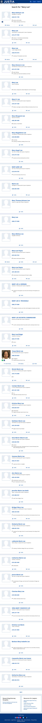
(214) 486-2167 (15, 495)
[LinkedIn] (15, 717)
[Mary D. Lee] (6, 102)
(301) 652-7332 (15, 255)
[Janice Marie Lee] (6, 578)
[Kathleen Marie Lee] (6, 424)
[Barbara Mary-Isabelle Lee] (6, 645)
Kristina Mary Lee (18, 403)
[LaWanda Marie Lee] (6, 544)
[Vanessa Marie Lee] (6, 459)
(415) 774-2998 (15, 373)
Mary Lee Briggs (17, 334)
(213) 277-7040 (15, 35)
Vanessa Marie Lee (18, 456)
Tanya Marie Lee (17, 351)
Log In (34, 1)
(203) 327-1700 (15, 612)
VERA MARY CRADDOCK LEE (21, 608)
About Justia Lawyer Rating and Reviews (30, 709)
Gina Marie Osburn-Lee (20, 438)
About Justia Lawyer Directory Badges (30, 701)
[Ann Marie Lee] (6, 476)
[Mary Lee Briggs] (6, 337)
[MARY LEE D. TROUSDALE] (6, 304)
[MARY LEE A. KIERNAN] (6, 287)
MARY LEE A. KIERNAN (19, 284)
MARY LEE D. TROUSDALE (20, 301)
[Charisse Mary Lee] (6, 594)
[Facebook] (18, 717)
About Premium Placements (30, 706)
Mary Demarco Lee (18, 65)
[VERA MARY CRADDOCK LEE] (6, 611)
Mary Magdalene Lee (19, 133)
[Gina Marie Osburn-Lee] (6, 441)
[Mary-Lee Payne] (6, 254)
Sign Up (38, 1)
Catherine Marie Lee (19, 558)
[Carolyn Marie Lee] (6, 389)
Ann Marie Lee (17, 473)
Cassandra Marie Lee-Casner (21, 658)
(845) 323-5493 (15, 512)
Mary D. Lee (16, 99)
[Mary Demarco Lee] (6, 68)
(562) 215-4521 (15, 460)
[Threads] (21, 717)
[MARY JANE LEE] (6, 170)
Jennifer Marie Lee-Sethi (20, 490)
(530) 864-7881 (15, 442)
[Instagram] (20, 717)
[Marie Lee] (6, 187)
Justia (1, 3)
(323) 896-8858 (15, 137)
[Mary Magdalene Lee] (6, 136)
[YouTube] (17, 717)
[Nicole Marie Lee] (6, 372)
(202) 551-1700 (15, 17)
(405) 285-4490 (15, 120)
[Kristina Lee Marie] (6, 628)
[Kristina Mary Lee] (6, 406)
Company (18, 719)
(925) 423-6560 (15, 477)
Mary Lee (15, 31)
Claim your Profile (27, 705)
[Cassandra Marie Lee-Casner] (6, 661)
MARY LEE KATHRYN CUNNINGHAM (24, 317)
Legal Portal (13, 719)
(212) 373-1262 (15, 154)
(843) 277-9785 (15, 339)
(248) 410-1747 (15, 663)
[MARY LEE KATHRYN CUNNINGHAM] (6, 321)
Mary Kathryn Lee (18, 13)
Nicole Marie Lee (17, 369)
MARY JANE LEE (17, 167)
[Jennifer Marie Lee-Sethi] (6, 494)
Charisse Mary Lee (18, 591)
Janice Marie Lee (17, 575)
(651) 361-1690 (15, 390)
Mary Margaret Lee (18, 116)
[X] (25, 717)
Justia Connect (7, 719)
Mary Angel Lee (17, 150)
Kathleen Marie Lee (18, 421)
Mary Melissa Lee (18, 234)
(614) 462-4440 (15, 562)
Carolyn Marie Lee (18, 386)
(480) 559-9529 (15, 355)
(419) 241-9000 (15, 630)
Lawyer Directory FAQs (28, 703)
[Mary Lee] (6, 34)
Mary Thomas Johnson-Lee (21, 200)
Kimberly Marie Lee (18, 524)
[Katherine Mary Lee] (6, 678)
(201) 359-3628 (15, 425)
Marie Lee (15, 184)
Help (22, 719)
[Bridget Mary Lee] (6, 510)
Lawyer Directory (6, 3)
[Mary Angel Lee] (6, 153)
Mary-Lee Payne (17, 251)
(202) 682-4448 (15, 188)
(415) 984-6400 (15, 595)
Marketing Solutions (21, 721)
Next (21, 692)
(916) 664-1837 (15, 407)
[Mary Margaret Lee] (6, 119)
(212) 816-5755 (15, 171)
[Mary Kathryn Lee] (6, 16)
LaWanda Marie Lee (18, 541)
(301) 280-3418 (15, 272)
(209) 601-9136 (15, 528)
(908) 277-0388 (15, 221)
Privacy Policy (34, 719)
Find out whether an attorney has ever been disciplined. (10, 703)
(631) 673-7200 (15, 69)
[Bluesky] (23, 717)
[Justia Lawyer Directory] (9, 2)
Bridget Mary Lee (18, 507)
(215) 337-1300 (15, 103)
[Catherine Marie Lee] (6, 561)
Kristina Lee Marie (18, 625)
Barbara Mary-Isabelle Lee (21, 641)
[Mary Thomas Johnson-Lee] (6, 203)
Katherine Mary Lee (18, 675)
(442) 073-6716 (15, 52)
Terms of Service (27, 719)
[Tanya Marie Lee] (6, 354)
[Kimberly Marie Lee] (6, 527)
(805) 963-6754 (15, 680)
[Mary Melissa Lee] (6, 237)
